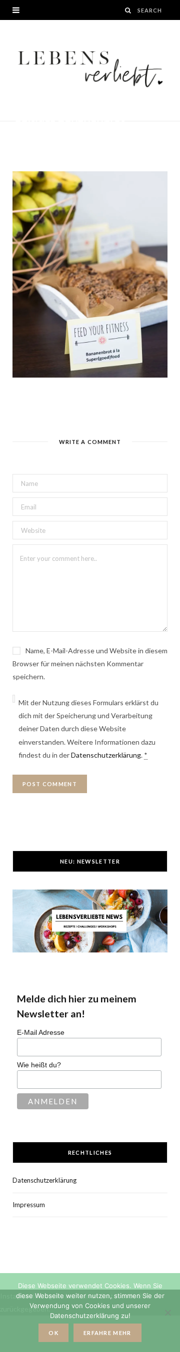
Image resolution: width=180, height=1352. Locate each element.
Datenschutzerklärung (106, 755)
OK (53, 1333)
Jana (32, 135)
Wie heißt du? (39, 1065)
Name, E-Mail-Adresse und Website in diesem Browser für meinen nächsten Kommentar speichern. (90, 663)
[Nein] (167, 1313)
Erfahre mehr (108, 1333)
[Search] (128, 10)
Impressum (28, 1205)
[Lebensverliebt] (90, 70)
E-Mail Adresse (40, 1032)
